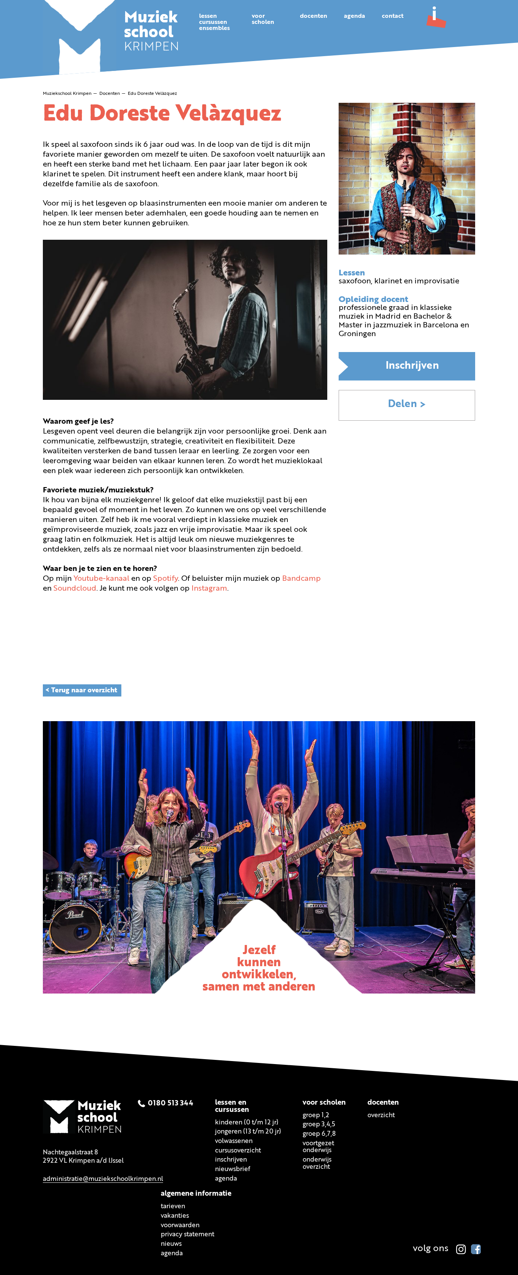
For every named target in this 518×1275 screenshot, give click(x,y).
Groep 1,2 (316, 1115)
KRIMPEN (151, 33)
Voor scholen (324, 1103)
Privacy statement (187, 1235)
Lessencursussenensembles (214, 22)
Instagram (209, 589)
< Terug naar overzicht (81, 690)
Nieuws (171, 1244)
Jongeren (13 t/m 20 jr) (248, 1132)
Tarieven (173, 1207)
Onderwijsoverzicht (317, 1164)
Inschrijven (412, 366)
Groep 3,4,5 (319, 1125)
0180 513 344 (170, 1103)
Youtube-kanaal (102, 579)
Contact (392, 16)
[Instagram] (461, 1249)
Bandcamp (301, 579)
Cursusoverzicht (238, 1151)
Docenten (313, 16)
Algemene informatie (196, 1194)
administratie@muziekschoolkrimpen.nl (103, 1179)
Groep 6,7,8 (319, 1134)
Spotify (165, 579)
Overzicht (381, 1115)
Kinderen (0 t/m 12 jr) (246, 1122)
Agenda (354, 16)
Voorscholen (263, 19)
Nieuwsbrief (232, 1170)
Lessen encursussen (232, 1106)
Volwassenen (234, 1141)
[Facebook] (476, 1249)
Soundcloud (74, 589)
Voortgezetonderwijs (318, 1147)
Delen (402, 404)
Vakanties (175, 1216)
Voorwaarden (180, 1225)
